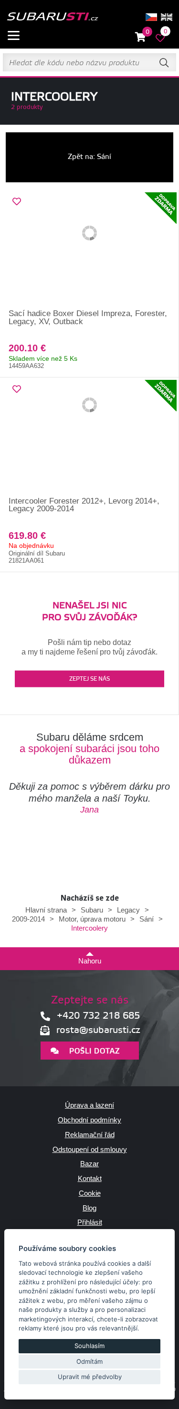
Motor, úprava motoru (92, 919)
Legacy (128, 910)
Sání (146, 919)
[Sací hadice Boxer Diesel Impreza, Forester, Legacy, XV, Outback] (89, 250)
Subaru (92, 910)
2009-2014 (28, 919)
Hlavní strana (46, 910)
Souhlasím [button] (89, 1345)
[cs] (151, 17)
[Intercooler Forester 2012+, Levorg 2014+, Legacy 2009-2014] (89, 437)
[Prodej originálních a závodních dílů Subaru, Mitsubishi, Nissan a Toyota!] (52, 17)
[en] (166, 17)
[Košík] (140, 37)
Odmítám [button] (89, 1361)
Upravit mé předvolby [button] (90, 1376)
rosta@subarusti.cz (98, 1030)
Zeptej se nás (89, 678)
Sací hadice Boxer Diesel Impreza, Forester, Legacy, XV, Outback (88, 317)
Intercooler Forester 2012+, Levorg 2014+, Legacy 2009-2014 (84, 505)
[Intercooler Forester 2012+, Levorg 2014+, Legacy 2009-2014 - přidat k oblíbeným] (16, 389)
